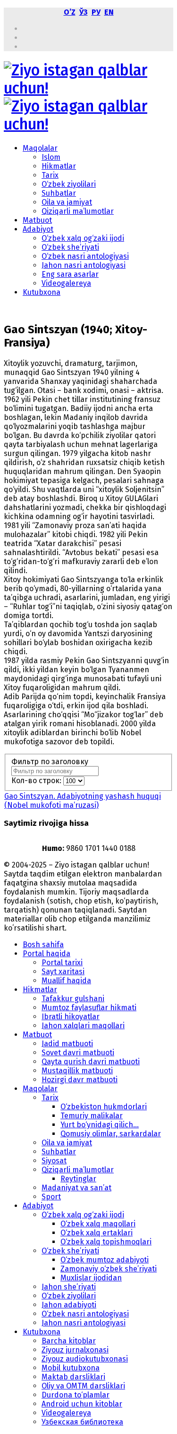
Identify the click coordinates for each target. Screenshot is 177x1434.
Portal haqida (46, 953)
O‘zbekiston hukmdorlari (103, 1106)
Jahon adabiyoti (69, 1304)
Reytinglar (78, 1178)
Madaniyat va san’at (76, 1187)
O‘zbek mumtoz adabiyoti (104, 1259)
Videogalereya (66, 283)
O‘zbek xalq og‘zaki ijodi (83, 238)
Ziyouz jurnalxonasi (75, 1349)
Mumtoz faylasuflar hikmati (89, 1007)
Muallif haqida (66, 980)
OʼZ (70, 12)
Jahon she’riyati (69, 1286)
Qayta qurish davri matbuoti (91, 1061)
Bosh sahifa (43, 944)
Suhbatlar (59, 193)
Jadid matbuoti (67, 1043)
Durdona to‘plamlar (76, 1394)
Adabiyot (38, 229)
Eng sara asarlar (70, 274)
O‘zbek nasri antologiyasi (85, 256)
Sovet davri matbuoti (78, 1052)
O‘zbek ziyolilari (69, 184)
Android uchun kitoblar (82, 1403)
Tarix (50, 175)
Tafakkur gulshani (73, 998)
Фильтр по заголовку (50, 761)
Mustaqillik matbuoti (77, 1070)
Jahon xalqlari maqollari (83, 1025)
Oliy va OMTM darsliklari (83, 1385)
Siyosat (54, 1160)
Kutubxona (41, 292)
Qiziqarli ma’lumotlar (78, 211)
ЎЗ (83, 12)
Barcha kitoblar (69, 1340)
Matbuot (37, 220)
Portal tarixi (62, 962)
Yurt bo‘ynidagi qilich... (99, 1124)
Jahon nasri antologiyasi (84, 265)
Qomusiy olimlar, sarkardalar (110, 1133)
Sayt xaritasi (63, 971)
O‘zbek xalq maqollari (97, 1223)
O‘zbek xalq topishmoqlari (106, 1241)
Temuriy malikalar (91, 1115)
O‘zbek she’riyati (70, 247)
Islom (51, 157)
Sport (51, 1196)
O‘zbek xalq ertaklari (96, 1232)
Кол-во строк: (37, 780)
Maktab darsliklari (73, 1376)
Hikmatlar (59, 166)
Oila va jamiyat (67, 202)
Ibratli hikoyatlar (71, 1016)
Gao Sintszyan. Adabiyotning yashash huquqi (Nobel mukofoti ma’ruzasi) (82, 801)
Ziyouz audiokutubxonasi (85, 1358)
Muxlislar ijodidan (91, 1277)
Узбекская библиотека (82, 1421)
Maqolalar (40, 148)
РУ (96, 12)
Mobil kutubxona (71, 1367)
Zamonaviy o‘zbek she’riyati (108, 1268)
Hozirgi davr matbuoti (80, 1079)
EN (109, 12)
